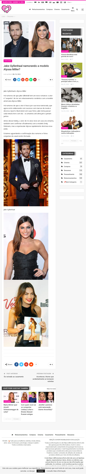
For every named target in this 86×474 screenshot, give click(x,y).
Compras (49, 9)
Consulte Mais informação (56, 471)
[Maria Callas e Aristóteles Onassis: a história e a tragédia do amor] (71, 95)
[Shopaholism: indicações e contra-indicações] (71, 122)
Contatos (30, 2)
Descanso (7, 61)
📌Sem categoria (70, 182)
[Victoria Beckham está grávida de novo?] (71, 45)
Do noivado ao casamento (14, 377)
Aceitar (40, 471)
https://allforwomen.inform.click (74, 443)
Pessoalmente (69, 174)
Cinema (57, 9)
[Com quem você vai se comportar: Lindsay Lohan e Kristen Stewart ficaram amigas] (28, 397)
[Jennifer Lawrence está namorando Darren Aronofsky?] (46, 397)
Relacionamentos (38, 9)
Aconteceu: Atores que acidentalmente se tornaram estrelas (43, 379)
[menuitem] (35, 2)
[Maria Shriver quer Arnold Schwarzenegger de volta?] (11, 397)
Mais (69, 2)
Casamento (65, 9)
